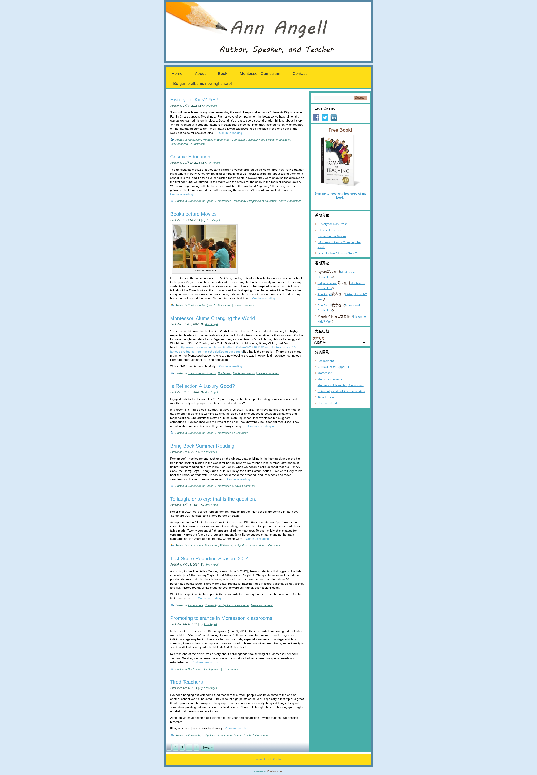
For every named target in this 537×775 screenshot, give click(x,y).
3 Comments (230, 669)
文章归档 (319, 338)
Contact (300, 73)
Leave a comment (290, 201)
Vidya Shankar (327, 283)
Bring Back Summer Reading (202, 446)
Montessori (194, 139)
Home (177, 73)
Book (222, 73)
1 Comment (240, 432)
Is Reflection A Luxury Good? (202, 386)
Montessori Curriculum (260, 73)
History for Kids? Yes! (194, 99)
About (200, 73)
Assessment (195, 545)
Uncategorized (179, 143)
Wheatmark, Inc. (275, 771)
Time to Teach (242, 735)
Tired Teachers (186, 682)
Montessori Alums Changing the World (212, 318)
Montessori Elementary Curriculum (224, 139)
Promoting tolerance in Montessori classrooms (221, 618)
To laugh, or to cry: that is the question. (213, 499)
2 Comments (198, 143)
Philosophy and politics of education (268, 139)
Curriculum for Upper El (202, 201)
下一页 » (207, 747)
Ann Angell (210, 105)
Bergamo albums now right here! (202, 83)
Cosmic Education (190, 156)
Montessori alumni (244, 373)
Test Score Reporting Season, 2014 (209, 558)
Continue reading (232, 133)
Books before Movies (193, 214)
